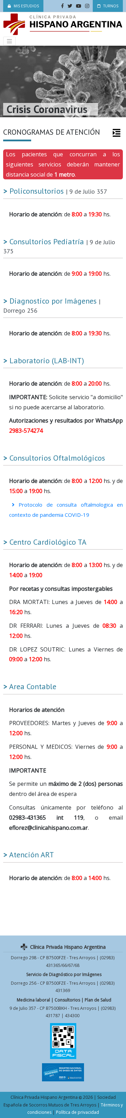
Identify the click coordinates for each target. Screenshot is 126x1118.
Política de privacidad (77, 1112)
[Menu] (9, 41)
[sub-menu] (116, 133)
